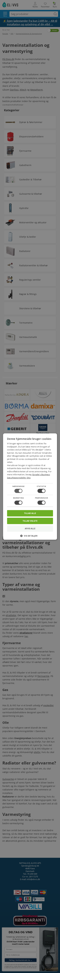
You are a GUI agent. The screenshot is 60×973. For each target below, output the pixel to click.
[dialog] (30, 486)
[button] (30, 537)
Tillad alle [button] (30, 513)
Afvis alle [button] (30, 528)
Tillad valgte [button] (30, 520)
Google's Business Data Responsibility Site (28, 476)
